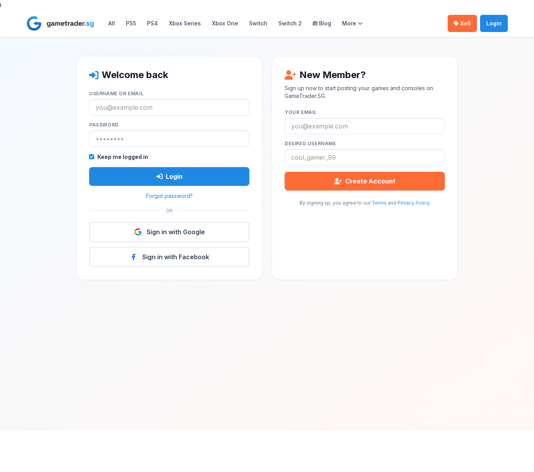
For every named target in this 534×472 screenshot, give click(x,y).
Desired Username (310, 143)
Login (494, 23)
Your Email (301, 112)
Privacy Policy (413, 203)
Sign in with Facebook (175, 257)
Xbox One (225, 23)
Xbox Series (185, 23)
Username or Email (116, 93)
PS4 (152, 23)
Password (104, 125)
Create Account (370, 181)
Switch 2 (290, 23)
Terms (379, 203)
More (349, 23)
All (111, 23)
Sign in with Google (176, 232)
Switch (258, 23)
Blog (325, 23)
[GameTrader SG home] (60, 23)
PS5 (131, 23)
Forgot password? (169, 195)
